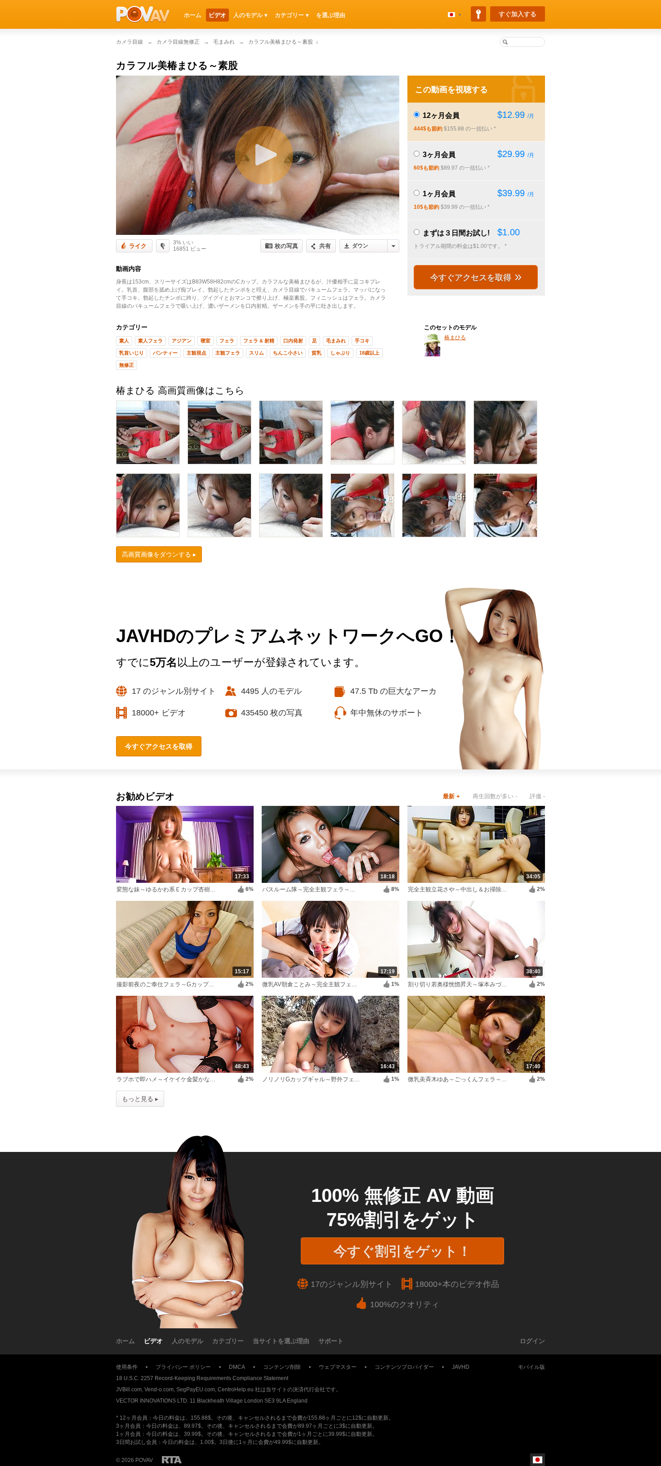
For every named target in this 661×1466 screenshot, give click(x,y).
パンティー (165, 352)
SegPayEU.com (195, 1389)
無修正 (126, 365)
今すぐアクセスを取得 (472, 277)
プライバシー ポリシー (183, 1367)
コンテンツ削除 (282, 1367)
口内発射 (293, 340)
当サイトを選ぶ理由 (281, 1341)
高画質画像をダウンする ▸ (159, 554)
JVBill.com (129, 1389)
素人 (124, 340)
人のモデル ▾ (250, 15)
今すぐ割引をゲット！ (402, 1251)
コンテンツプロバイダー (404, 1367)
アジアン (182, 340)
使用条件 (127, 1367)
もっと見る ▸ (140, 1098)
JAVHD (460, 1367)
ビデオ (217, 15)
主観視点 (196, 352)
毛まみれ (224, 42)
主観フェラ (227, 352)
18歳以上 (369, 352)
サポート (331, 1341)
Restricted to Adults (172, 1459)
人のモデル (187, 1341)
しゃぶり (340, 352)
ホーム (192, 15)
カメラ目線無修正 (178, 42)
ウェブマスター (338, 1367)
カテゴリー (228, 1341)
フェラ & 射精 (258, 340)
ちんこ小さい (288, 352)
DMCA (237, 1367)
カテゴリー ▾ (292, 15)
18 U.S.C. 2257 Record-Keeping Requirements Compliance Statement (202, 1378)
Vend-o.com (159, 1389)
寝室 (205, 340)
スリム (256, 352)
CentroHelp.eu (236, 1389)
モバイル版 (531, 1367)
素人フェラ (150, 340)
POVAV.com (143, 14)
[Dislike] (163, 245)
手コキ (362, 340)
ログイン (532, 1341)
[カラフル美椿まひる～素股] (257, 155)
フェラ (226, 340)
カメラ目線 (129, 42)
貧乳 (317, 352)
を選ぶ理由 (330, 15)
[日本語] (454, 14)
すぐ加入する (517, 14)
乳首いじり (131, 352)
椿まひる (455, 337)
